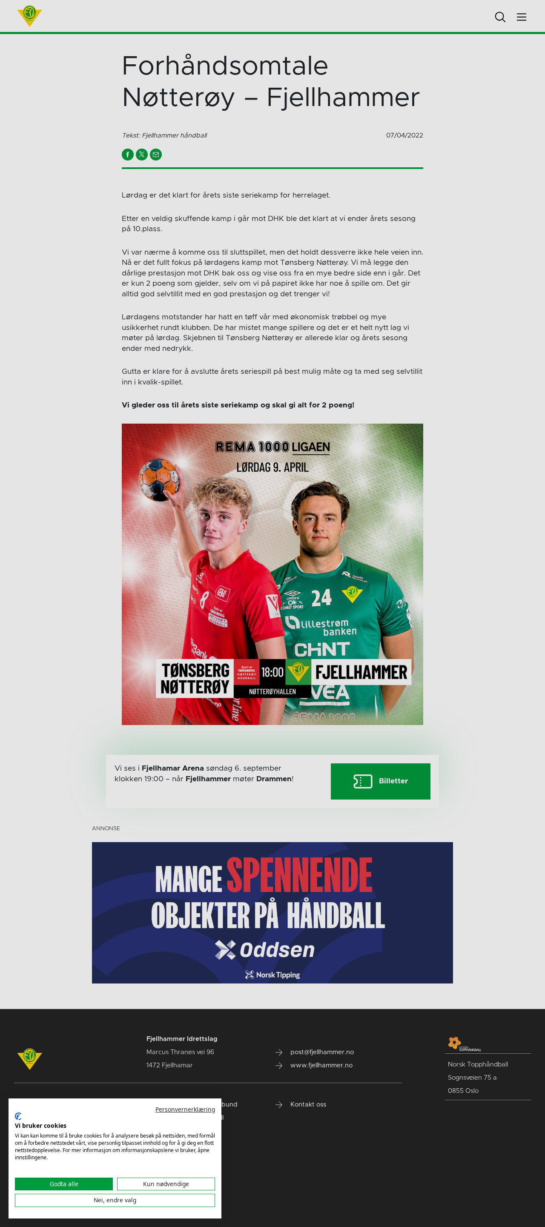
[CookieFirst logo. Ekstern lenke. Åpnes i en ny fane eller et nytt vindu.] (18, 1116)
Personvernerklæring (185, 1109)
